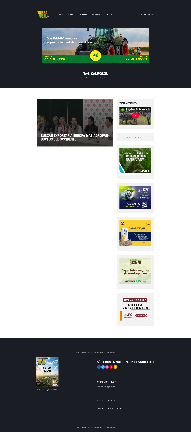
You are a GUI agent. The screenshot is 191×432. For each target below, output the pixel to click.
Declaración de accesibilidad (110, 409)
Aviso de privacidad (106, 401)
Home (83, 78)
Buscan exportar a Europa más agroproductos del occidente (75, 137)
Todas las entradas (92, 78)
